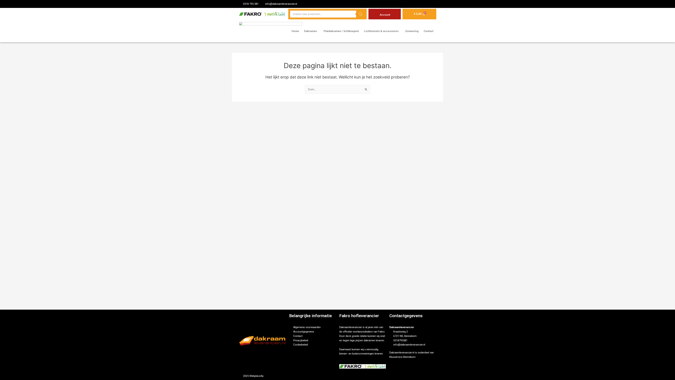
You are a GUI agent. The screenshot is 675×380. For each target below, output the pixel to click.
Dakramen (310, 31)
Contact (428, 31)
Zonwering (412, 31)
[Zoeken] (360, 14)
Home (295, 31)
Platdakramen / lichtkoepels (341, 31)
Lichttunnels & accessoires (381, 31)
